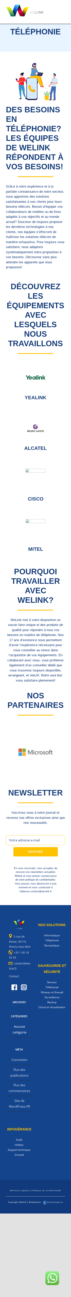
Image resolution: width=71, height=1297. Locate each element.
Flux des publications (19, 1073)
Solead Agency (55, 1202)
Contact (14, 976)
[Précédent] (9, 752)
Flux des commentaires (19, 1088)
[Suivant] (62, 752)
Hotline (19, 1144)
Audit (19, 1139)
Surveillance (52, 997)
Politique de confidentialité (46, 1190)
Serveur (52, 982)
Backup (52, 1002)
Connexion (19, 1060)
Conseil (19, 1154)
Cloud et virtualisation (51, 1007)
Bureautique (52, 945)
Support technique (19, 1149)
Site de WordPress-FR (19, 1104)
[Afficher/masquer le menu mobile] (69, 6)
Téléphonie (52, 940)
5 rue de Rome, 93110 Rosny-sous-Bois (20, 941)
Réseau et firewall (52, 992)
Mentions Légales (19, 1190)
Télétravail (51, 987)
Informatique (52, 935)
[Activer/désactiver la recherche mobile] (62, 6)
